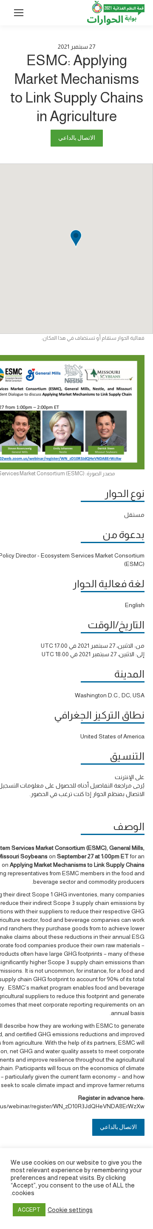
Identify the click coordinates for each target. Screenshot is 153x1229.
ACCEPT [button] (29, 1210)
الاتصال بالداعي (76, 137)
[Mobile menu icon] (19, 13)
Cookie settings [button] (70, 1210)
